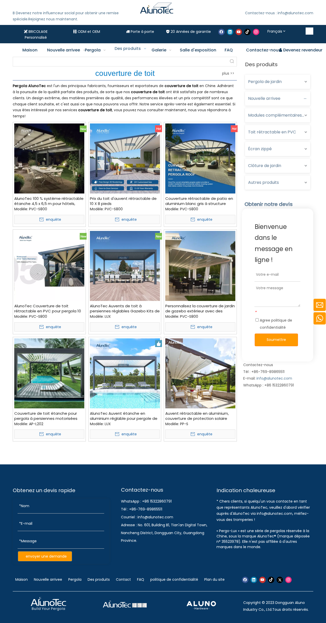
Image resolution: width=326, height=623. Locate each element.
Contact (123, 579)
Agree (275, 324)
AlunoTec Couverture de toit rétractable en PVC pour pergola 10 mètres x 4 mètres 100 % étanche (47, 308)
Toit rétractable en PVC (272, 132)
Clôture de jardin (264, 166)
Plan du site (214, 579)
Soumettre (276, 339)
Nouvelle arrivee (264, 98)
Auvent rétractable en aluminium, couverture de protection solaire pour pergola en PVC (197, 416)
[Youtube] (239, 32)
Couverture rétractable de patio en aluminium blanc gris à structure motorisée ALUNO (199, 201)
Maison (22, 579)
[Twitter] (280, 580)
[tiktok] (247, 32)
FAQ (140, 579)
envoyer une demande (46, 556)
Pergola (75, 579)
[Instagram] (256, 32)
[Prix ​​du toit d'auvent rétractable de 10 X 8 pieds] (125, 158)
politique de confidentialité (174, 579)
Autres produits (263, 182)
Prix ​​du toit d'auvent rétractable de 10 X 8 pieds (123, 201)
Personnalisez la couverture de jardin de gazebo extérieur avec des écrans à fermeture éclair (200, 308)
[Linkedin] (230, 32)
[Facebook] (221, 32)
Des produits (99, 579)
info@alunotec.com (274, 378)
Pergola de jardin (265, 82)
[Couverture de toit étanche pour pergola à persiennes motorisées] (49, 373)
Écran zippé (260, 149)
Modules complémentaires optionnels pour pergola (279, 115)
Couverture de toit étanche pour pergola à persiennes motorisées (45, 416)
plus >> (228, 73)
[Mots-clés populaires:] (309, 31)
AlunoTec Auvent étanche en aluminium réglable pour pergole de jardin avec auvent (123, 416)
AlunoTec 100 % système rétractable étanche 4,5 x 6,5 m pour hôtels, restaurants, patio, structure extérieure (49, 201)
